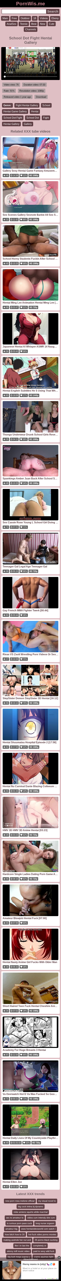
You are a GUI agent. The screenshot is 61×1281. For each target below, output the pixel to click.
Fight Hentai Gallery (27, 105)
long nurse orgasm (45, 1223)
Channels (30, 29)
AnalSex (11, 24)
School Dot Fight (12, 117)
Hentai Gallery (11, 124)
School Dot (32, 117)
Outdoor (25, 18)
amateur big (11, 1229)
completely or (39, 1245)
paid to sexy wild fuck (43, 1251)
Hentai (34, 111)
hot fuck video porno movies (42, 1234)
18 (34, 18)
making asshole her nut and (17, 1240)
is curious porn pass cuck (19, 1223)
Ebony (55, 18)
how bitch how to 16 (15, 1234)
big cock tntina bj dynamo (30, 1206)
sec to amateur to (14, 1217)
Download (41, 97)
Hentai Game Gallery (15, 111)
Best (33, 24)
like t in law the (22, 1245)
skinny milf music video (18, 1251)
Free (14, 18)
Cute (51, 24)
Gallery (28, 124)
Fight (46, 117)
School (46, 105)
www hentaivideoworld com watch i (38, 1229)
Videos (44, 18)
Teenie (24, 24)
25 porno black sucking (46, 1240)
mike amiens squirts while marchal (31, 1212)
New (42, 24)
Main (5, 18)
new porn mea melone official (19, 1201)
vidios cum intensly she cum (41, 1217)
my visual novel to (47, 1201)
